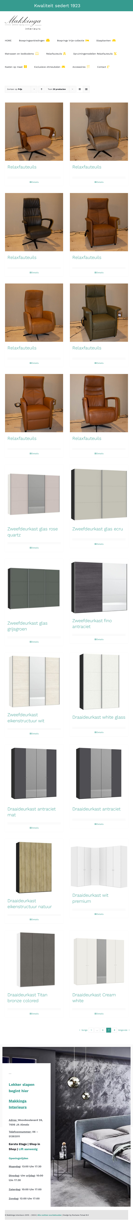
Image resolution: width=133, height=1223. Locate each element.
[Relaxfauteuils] (34, 132)
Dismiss (90, 5)
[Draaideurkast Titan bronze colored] (34, 959)
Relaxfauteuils (21, 167)
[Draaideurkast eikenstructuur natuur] (34, 867)
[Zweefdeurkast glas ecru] (99, 493)
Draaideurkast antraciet (96, 809)
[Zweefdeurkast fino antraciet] (99, 587)
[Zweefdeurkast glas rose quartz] (34, 493)
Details (35, 182)
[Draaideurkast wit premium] (99, 864)
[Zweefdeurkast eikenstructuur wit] (34, 681)
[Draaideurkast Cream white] (99, 959)
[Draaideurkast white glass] (99, 682)
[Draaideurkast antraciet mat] (34, 774)
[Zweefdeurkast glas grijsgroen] (34, 588)
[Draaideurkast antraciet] (99, 774)
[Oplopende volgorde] (41, 89)
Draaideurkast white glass (98, 717)
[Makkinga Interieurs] (66, 1215)
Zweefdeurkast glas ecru (97, 529)
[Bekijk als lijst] (86, 89)
